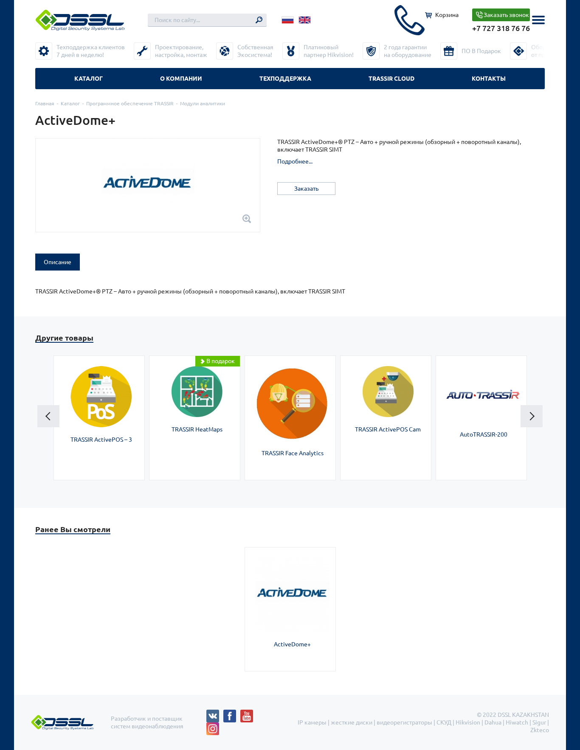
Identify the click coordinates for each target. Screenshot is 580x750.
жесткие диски (351, 722)
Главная (44, 103)
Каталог (88, 78)
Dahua (492, 722)
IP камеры (312, 722)
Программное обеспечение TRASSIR (130, 103)
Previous (48, 416)
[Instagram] (212, 726)
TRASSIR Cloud (391, 78)
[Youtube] (248, 713)
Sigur (539, 722)
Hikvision (468, 722)
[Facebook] (231, 713)
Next (532, 416)
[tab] (57, 262)
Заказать (306, 188)
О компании (181, 78)
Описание (57, 262)
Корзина (447, 14)
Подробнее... (295, 161)
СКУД (443, 722)
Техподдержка (285, 78)
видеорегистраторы (404, 722)
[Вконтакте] (214, 713)
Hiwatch (517, 722)
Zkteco (539, 730)
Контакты (489, 78)
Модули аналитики (202, 103)
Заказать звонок (506, 14)
